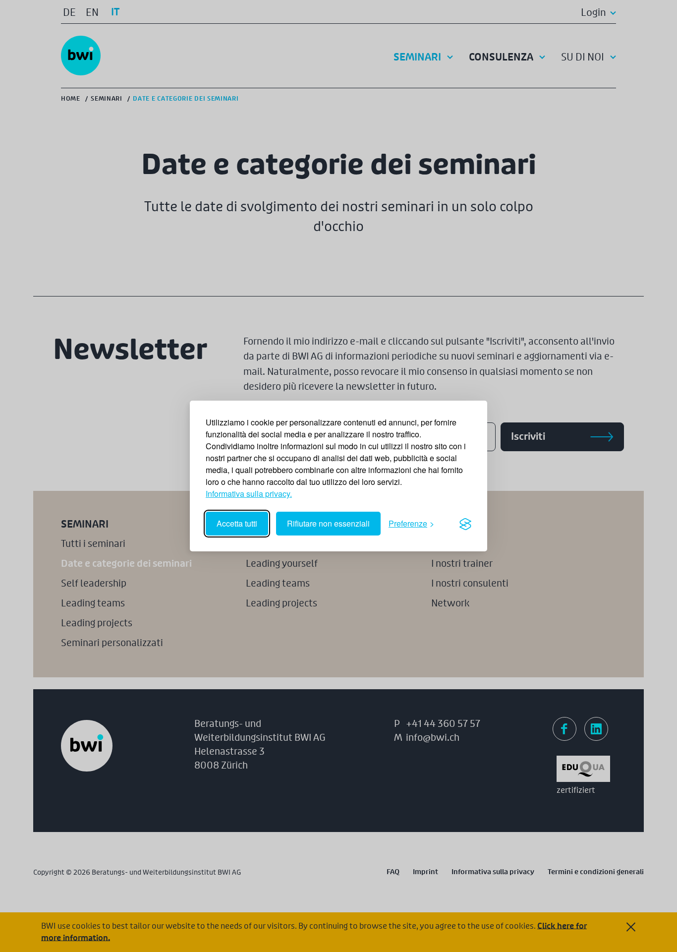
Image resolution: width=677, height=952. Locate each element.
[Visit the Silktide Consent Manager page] (465, 524)
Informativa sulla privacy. (249, 493)
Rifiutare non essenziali (328, 523)
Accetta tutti (237, 523)
